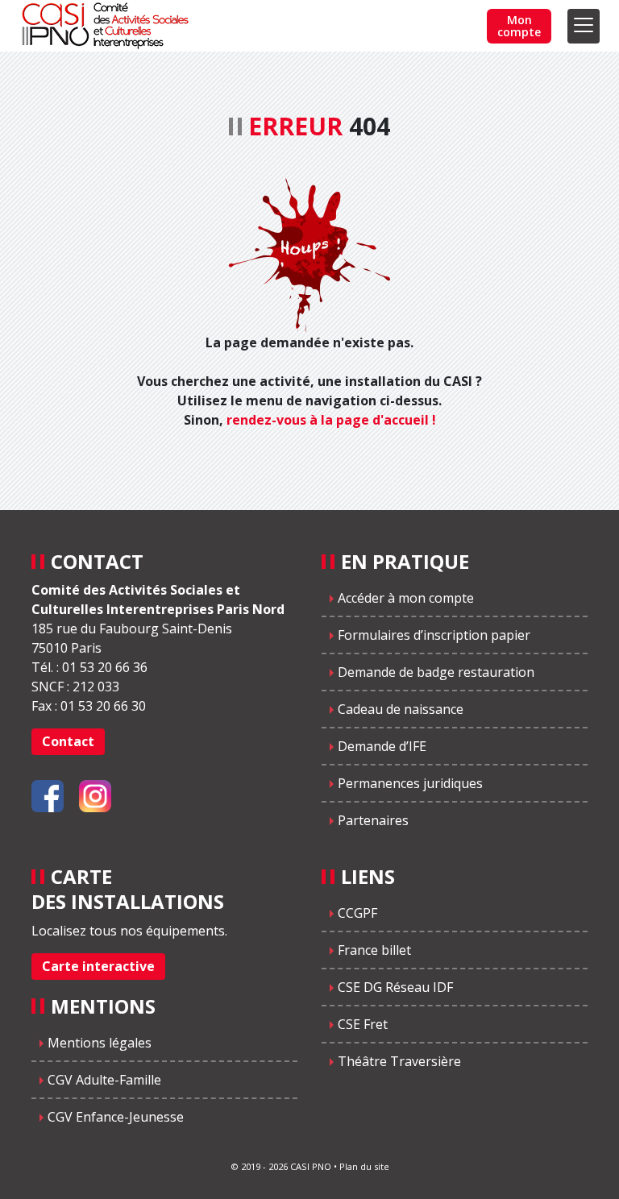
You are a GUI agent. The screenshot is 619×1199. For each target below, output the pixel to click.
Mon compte (519, 25)
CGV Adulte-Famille (104, 1080)
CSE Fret (363, 1024)
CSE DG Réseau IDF (395, 987)
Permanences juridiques (410, 783)
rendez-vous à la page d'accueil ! (331, 420)
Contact (68, 741)
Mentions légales (100, 1043)
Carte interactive (98, 966)
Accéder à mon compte (406, 598)
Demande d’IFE (382, 746)
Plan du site (364, 1166)
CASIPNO (107, 26)
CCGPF (357, 913)
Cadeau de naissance (400, 709)
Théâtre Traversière (399, 1061)
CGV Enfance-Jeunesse (116, 1117)
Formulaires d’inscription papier (434, 635)
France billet (374, 950)
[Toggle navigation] (583, 26)
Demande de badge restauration (436, 672)
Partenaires (373, 820)
